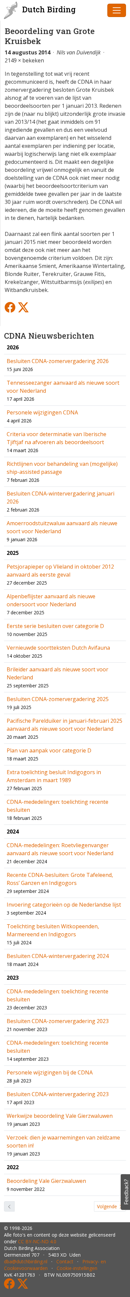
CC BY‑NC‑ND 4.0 (37, 1241)
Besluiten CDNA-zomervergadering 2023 (58, 1021)
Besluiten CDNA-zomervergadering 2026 (58, 361)
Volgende (107, 1206)
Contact (64, 1261)
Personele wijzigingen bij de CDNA (50, 1072)
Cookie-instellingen (77, 1268)
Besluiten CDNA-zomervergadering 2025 (58, 699)
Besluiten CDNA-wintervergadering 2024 (58, 956)
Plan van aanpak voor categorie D (49, 750)
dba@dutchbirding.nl (25, 1261)
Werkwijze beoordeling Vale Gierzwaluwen (60, 1115)
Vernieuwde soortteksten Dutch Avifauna (58, 647)
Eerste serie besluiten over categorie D (55, 626)
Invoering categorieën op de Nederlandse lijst (64, 904)
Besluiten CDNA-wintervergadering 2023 (58, 1094)
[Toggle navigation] (116, 10)
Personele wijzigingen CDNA (42, 412)
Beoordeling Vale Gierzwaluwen (46, 1181)
